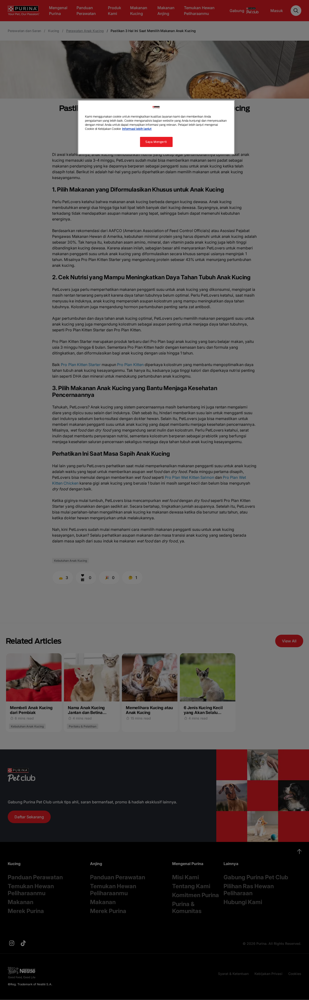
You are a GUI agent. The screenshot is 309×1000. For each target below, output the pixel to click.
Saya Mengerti (156, 141)
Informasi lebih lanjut (137, 128)
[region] (156, 127)
